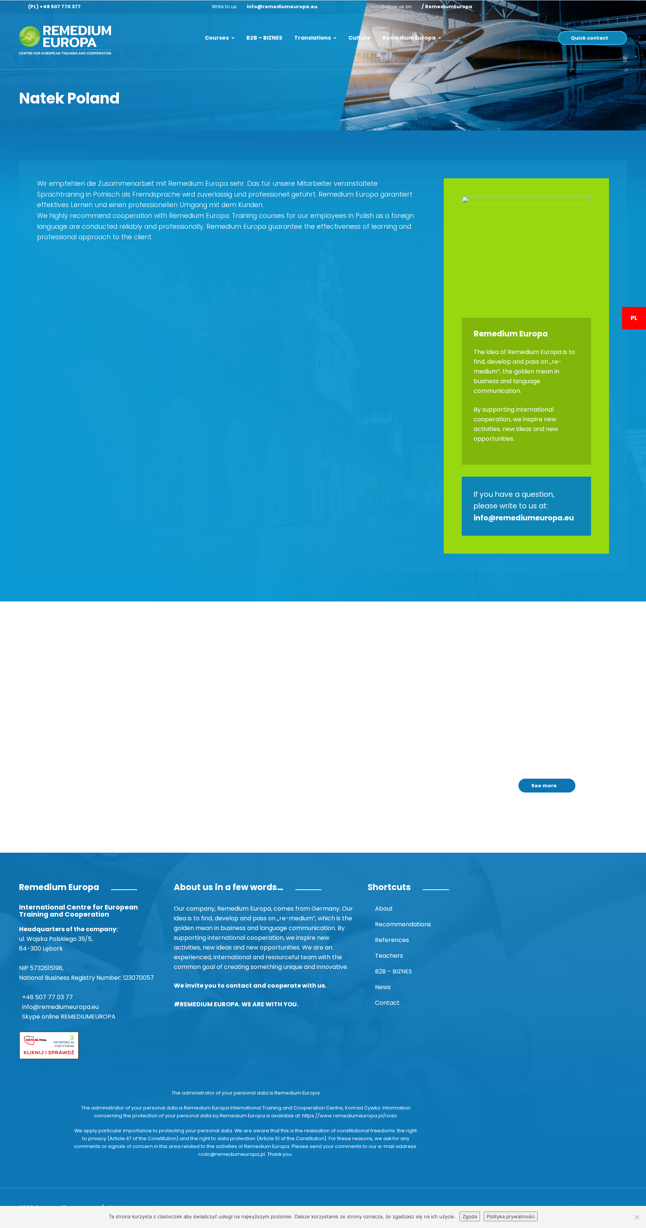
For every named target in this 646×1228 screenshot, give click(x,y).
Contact (387, 1002)
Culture (359, 37)
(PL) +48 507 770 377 (54, 6)
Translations (313, 37)
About (384, 908)
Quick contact (589, 38)
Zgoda (469, 1216)
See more (544, 785)
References (392, 940)
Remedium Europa (409, 37)
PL (634, 318)
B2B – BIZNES (264, 37)
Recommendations (403, 924)
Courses (217, 37)
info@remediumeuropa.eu (282, 6)
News (383, 987)
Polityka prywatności (511, 1216)
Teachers (389, 955)
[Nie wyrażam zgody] (636, 1217)
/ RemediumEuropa (447, 6)
